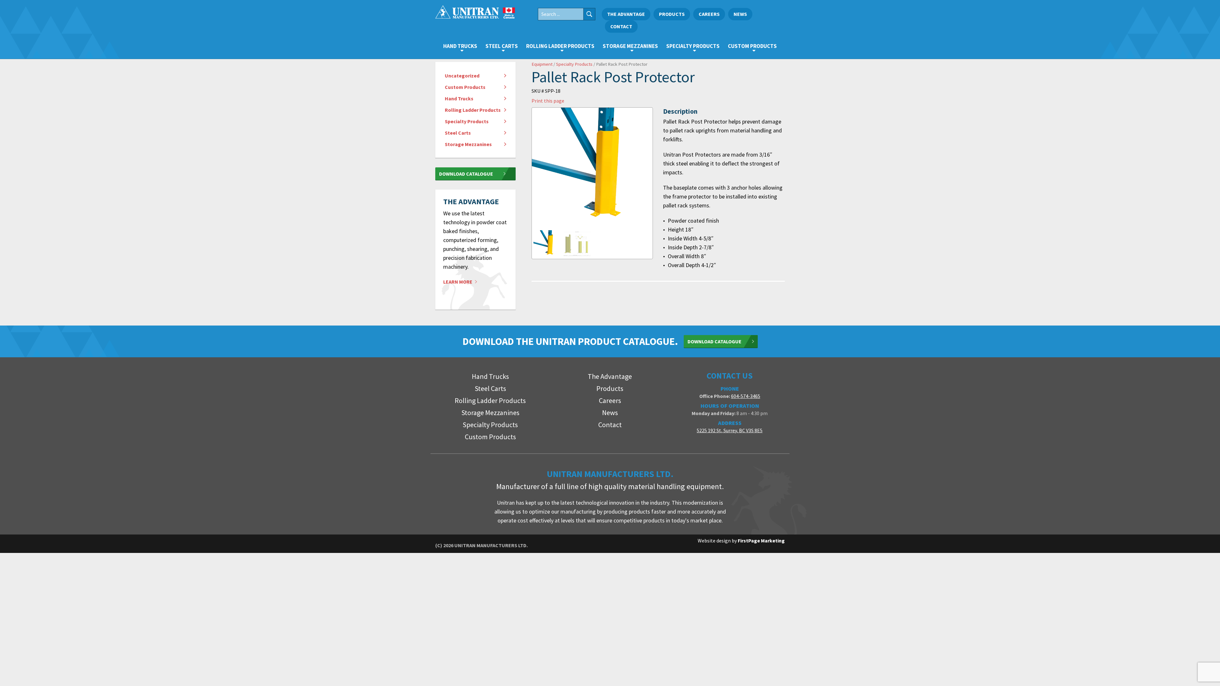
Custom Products (752, 46)
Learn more (458, 282)
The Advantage (626, 14)
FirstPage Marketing (761, 540)
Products (672, 14)
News (740, 14)
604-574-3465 (745, 396)
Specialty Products (693, 46)
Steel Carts (501, 46)
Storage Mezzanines (630, 46)
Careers (709, 14)
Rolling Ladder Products (560, 46)
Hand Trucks (460, 46)
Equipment (542, 64)
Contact (621, 26)
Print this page (548, 101)
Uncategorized (462, 75)
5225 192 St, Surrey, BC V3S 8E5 (729, 430)
